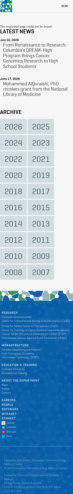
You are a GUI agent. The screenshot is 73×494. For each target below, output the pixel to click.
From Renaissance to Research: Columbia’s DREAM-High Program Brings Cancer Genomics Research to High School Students (34, 55)
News (5, 384)
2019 (41, 175)
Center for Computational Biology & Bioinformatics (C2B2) (36, 321)
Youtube (10, 431)
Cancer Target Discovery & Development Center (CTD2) (34, 333)
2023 (41, 143)
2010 (13, 256)
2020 (13, 175)
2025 (41, 126)
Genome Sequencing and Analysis (21, 349)
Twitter (10, 422)
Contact (6, 392)
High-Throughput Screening (18, 353)
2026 (13, 126)
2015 (41, 207)
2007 (41, 272)
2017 (41, 191)
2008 (13, 272)
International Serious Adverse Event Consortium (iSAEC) (34, 338)
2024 (13, 143)
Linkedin (10, 427)
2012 (13, 240)
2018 (13, 191)
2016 (13, 207)
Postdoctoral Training (14, 373)
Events (6, 388)
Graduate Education (13, 369)
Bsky (8, 436)
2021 (41, 159)
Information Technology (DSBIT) (20, 357)
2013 (41, 223)
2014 (13, 223)
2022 (13, 159)
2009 (41, 256)
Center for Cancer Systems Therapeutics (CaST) (30, 326)
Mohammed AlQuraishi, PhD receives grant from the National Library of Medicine (35, 89)
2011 (41, 240)
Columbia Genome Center (16, 316)
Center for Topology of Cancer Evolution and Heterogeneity (36, 330)
